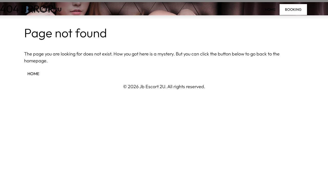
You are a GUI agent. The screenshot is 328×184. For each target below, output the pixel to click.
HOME (33, 73)
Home (270, 9)
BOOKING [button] (293, 9)
